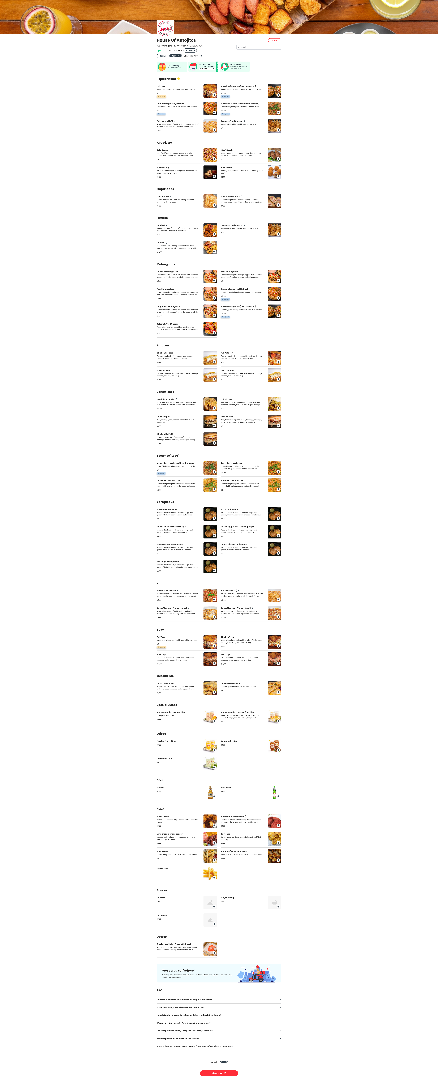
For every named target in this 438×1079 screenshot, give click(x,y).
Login (274, 40)
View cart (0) (219, 1073)
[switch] (169, 55)
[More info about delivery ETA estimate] (201, 55)
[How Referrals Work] (240, 68)
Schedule (190, 50)
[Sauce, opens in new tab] (224, 1062)
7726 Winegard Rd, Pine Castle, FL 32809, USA (179, 46)
